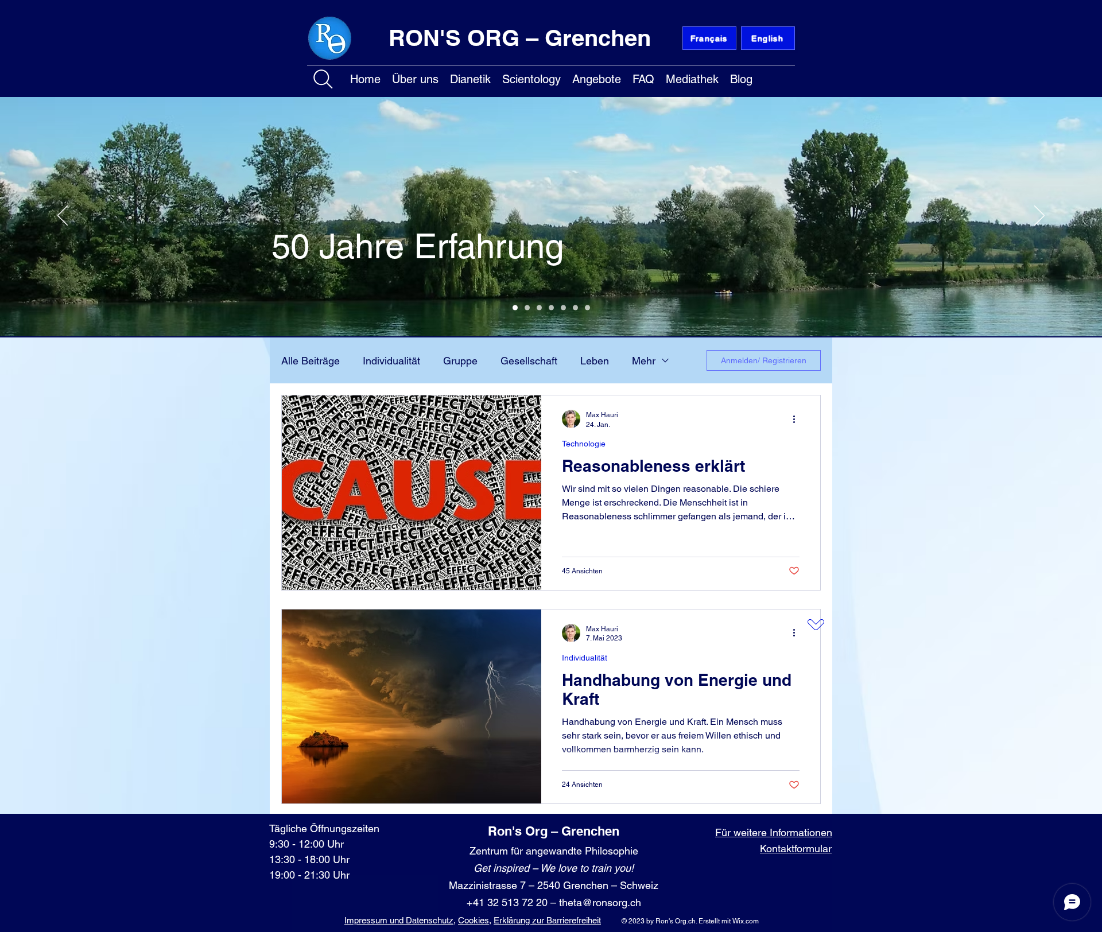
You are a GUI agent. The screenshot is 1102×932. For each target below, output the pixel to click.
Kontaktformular (796, 848)
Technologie (584, 443)
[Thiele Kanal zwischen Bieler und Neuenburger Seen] (563, 307)
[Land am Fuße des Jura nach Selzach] (539, 307)
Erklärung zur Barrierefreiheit (547, 920)
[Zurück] (62, 216)
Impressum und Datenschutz (398, 920)
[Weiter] (1039, 216)
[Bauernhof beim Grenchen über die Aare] (551, 307)
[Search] (323, 79)
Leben (594, 361)
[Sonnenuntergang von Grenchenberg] (575, 307)
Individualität (391, 361)
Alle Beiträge (310, 361)
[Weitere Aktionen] (798, 419)
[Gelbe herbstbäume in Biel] (587, 307)
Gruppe (460, 361)
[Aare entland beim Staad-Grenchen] (515, 307)
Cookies (473, 920)
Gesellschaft (528, 361)
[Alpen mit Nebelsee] (527, 307)
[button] (415, 77)
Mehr (643, 361)
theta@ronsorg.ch (600, 902)
